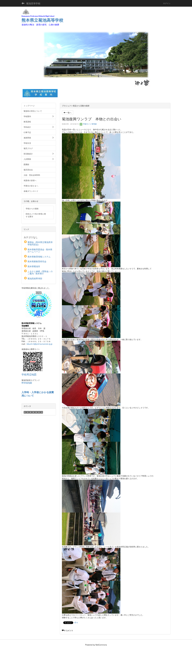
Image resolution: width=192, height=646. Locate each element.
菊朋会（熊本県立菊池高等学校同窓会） (40, 243)
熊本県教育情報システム (39, 256)
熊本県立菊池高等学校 (42, 20)
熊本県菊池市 (34, 266)
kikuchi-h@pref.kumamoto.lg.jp (39, 344)
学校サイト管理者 (90, 124)
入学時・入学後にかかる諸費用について (38, 393)
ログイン (166, 3)
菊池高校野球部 (35, 278)
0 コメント (68, 630)
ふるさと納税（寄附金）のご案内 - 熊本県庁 (40, 272)
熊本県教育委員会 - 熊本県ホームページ (40, 250)
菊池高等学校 (33, 3)
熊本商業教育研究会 (37, 261)
